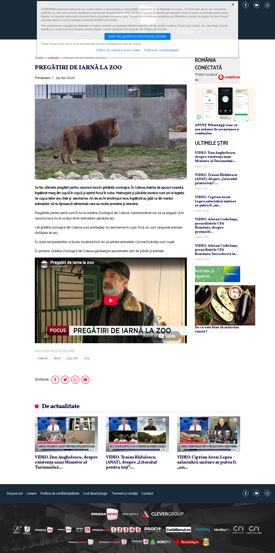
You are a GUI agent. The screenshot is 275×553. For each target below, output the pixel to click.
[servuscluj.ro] (186, 541)
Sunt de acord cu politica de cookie (137, 36)
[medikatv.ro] (222, 529)
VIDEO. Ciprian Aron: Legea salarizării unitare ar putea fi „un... (215, 201)
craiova (42, 358)
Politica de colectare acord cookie (118, 50)
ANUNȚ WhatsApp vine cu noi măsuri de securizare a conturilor (217, 129)
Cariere (31, 493)
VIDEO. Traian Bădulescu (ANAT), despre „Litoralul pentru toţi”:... (216, 179)
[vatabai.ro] (206, 541)
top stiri (72, 358)
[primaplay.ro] (83, 530)
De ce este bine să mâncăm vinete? (217, 329)
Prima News (104, 514)
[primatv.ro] (17, 529)
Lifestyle (53, 58)
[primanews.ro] (65, 530)
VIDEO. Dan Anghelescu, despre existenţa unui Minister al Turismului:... (216, 157)
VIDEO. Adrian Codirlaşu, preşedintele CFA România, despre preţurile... (216, 225)
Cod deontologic (95, 493)
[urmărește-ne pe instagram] (267, 493)
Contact (147, 493)
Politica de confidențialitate (59, 493)
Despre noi (15, 493)
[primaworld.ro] (140, 541)
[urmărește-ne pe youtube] (256, 493)
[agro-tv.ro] (160, 542)
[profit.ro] (153, 529)
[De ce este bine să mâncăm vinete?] (225, 305)
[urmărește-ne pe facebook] (246, 493)
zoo (87, 358)
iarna (57, 358)
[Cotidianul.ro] (178, 529)
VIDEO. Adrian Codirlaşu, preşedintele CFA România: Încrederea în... (216, 249)
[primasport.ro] (116, 529)
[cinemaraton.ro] (238, 529)
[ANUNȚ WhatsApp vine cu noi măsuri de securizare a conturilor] (225, 104)
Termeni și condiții (125, 493)
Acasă (39, 58)
